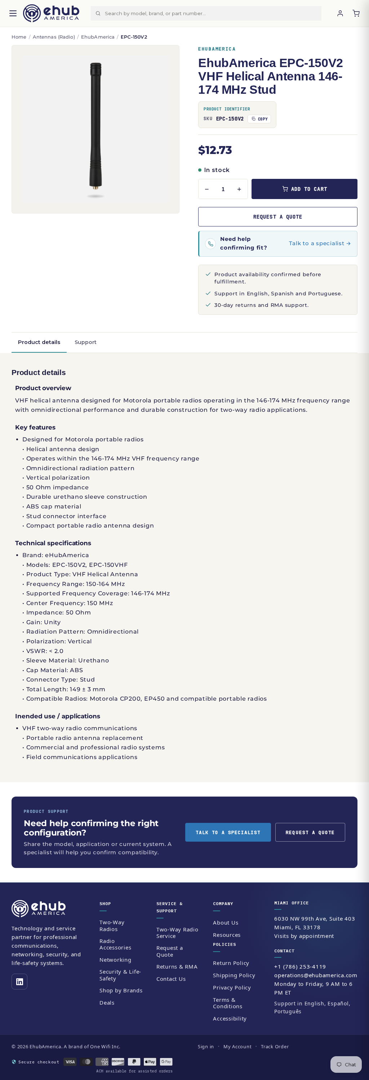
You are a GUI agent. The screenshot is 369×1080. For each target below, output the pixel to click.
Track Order (275, 1046)
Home (19, 37)
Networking (115, 959)
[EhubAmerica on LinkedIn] (19, 981)
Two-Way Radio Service (177, 933)
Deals (107, 1002)
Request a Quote (169, 951)
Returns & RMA (177, 966)
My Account (237, 1046)
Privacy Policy (232, 987)
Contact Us (171, 978)
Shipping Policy (234, 975)
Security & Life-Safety (120, 975)
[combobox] (213, 13)
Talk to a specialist (228, 832)
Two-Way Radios (111, 925)
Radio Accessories (115, 944)
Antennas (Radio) (54, 37)
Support (86, 342)
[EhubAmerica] (51, 13)
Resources (227, 934)
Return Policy (231, 962)
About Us (225, 922)
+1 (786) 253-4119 (300, 966)
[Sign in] (340, 13)
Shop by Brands (121, 990)
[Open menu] (13, 13)
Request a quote (278, 216)
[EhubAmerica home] (49, 908)
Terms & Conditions (228, 1003)
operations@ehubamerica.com (315, 975)
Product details (39, 342)
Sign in (206, 1046)
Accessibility (230, 1018)
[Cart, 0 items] (356, 13)
